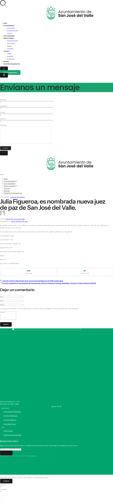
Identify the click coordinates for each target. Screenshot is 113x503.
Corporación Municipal (12, 30)
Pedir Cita (9, 33)
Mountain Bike (10, 58)
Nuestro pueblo (9, 38)
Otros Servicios (10, 43)
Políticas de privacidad (12, 435)
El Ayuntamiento (9, 25)
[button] (4, 68)
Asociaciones (10, 48)
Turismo (6, 51)
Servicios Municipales (12, 40)
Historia (9, 53)
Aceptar (6, 481)
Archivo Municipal (10, 416)
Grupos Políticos (11, 28)
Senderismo (10, 56)
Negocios (9, 46)
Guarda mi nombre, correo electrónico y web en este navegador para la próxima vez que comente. (40, 309)
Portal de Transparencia (12, 64)
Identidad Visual (10, 424)
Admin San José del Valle (15, 219)
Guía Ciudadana (9, 36)
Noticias (6, 61)
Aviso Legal (8, 431)
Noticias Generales (17, 197)
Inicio (5, 23)
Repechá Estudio (32, 456)
